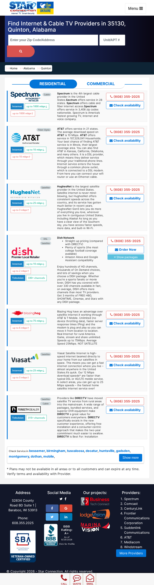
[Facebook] (52, 508)
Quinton (46, 68)
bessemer (37, 451)
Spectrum (131, 499)
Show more (131, 457)
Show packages (127, 257)
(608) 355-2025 (126, 97)
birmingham (56, 451)
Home (13, 68)
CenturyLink (133, 508)
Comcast (131, 504)
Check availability (127, 105)
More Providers (131, 553)
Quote (77, 584)
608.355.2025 (23, 523)
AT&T (128, 537)
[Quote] (77, 575)
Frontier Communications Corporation (137, 518)
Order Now (127, 250)
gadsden (123, 451)
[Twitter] (52, 517)
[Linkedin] (66, 517)
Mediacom (132, 542)
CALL (64, 584)
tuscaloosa (75, 451)
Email (90, 584)
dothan (36, 456)
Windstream (133, 547)
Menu (133, 8)
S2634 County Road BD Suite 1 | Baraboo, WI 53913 (22, 505)
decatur (92, 451)
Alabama (29, 68)
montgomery (19, 456)
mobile (48, 456)
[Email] (90, 575)
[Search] (21, 51)
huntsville (106, 451)
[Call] (64, 575)
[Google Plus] (66, 508)
